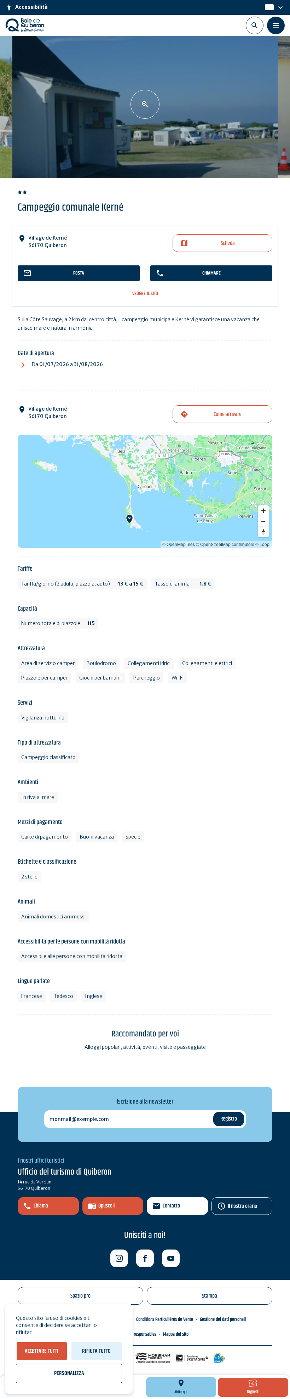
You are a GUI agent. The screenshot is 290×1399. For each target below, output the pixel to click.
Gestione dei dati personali (223, 1319)
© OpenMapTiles (178, 544)
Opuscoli (106, 1205)
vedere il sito (145, 294)
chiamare (211, 273)
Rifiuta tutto (96, 1351)
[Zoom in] (263, 510)
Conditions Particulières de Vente (164, 1319)
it (267, 7)
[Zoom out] (263, 521)
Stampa (209, 1296)
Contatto (171, 1205)
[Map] (145, 491)
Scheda (228, 243)
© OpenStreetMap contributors (225, 544)
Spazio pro (80, 1296)
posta (78, 273)
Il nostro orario (242, 1206)
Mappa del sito (175, 1334)
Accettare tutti (41, 1351)
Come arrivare (228, 414)
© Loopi (263, 544)
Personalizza (69, 1373)
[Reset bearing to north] (263, 532)
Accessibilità (26, 7)
